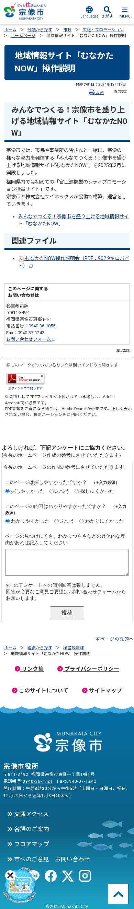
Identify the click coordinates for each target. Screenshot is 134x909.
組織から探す (39, 647)
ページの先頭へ (117, 639)
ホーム (10, 29)
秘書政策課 (73, 647)
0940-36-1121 (38, 781)
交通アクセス (31, 814)
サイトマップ (105, 690)
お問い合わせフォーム (29, 339)
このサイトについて (43, 690)
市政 (67, 29)
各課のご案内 (31, 829)
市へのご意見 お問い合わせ (51, 859)
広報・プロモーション (103, 29)
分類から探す (39, 29)
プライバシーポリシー (91, 669)
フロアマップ (31, 844)
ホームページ (23, 35)
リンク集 (32, 669)
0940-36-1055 (42, 325)
